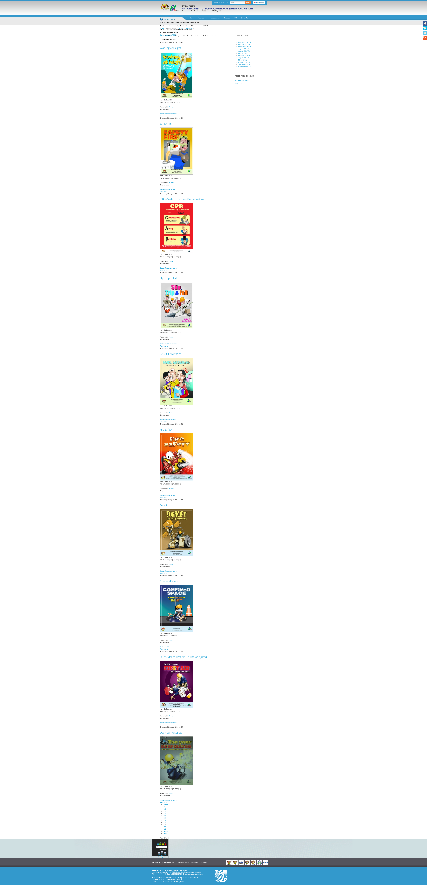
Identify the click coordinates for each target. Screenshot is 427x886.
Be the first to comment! (168, 113)
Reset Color (161, 847)
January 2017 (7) (244, 51)
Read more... (164, 116)
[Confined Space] (176, 608)
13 (165, 809)
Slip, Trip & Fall (168, 278)
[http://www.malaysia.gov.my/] (229, 862)
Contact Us (244, 18)
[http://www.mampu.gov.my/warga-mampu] (265, 862)
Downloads (227, 18)
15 (165, 813)
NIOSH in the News (242, 80)
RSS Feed (238, 84)
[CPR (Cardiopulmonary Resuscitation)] (176, 228)
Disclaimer (195, 862)
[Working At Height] (176, 75)
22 (165, 829)
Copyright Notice (183, 862)
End (165, 833)
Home (192, 18)
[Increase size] (159, 854)
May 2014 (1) (242, 60)
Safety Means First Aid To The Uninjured (183, 657)
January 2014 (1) (244, 64)
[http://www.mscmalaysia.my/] (241, 862)
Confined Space (169, 581)
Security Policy (169, 862)
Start (166, 804)
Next (166, 831)
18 (165, 820)
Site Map (204, 862)
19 (165, 822)
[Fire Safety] (176, 457)
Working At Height (170, 48)
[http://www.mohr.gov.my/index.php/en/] (247, 862)
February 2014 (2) (244, 62)
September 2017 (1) (245, 47)
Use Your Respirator (171, 732)
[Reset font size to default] (162, 854)
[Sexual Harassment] (176, 381)
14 (165, 811)
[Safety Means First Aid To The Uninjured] (176, 684)
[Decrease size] (165, 854)
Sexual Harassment (171, 354)
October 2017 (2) (244, 44)
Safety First (166, 123)
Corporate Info (202, 18)
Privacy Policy (156, 862)
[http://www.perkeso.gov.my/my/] (259, 862)
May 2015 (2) (242, 53)
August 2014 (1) (244, 58)
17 (165, 818)
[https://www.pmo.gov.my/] (235, 862)
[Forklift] (176, 532)
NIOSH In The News (185, 28)
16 (165, 816)
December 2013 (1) (245, 67)
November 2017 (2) (245, 42)
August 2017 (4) (244, 49)
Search (248, 2)
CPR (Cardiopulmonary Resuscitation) (182, 199)
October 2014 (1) (244, 55)
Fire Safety (166, 429)
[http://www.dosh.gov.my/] (253, 862)
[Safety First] (176, 151)
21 (165, 827)
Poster (171, 107)
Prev (166, 807)
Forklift (164, 505)
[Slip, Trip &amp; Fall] (176, 305)
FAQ (236, 18)
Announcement (215, 18)
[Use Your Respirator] (176, 761)
